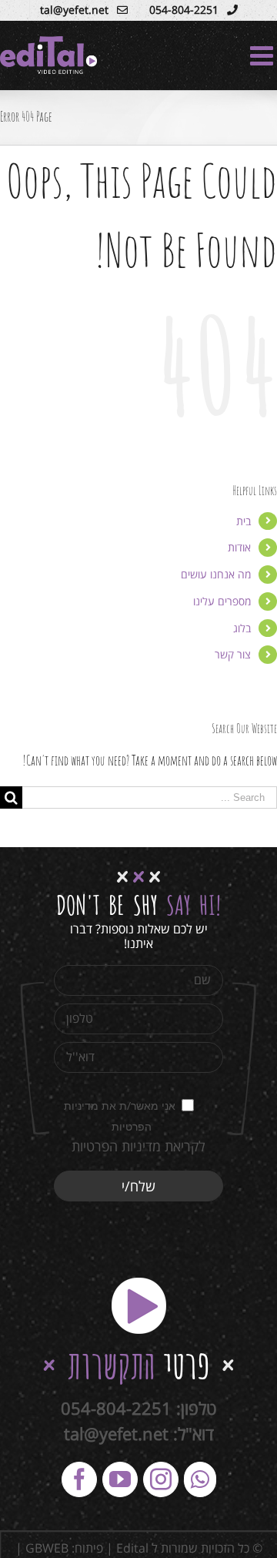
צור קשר (233, 654)
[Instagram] (161, 1479)
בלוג (242, 628)
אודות (239, 547)
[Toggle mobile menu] (263, 55)
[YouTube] (120, 1479)
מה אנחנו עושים (216, 574)
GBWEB (46, 1548)
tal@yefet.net (116, 1433)
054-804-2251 (116, 1407)
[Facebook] (79, 1479)
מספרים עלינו (222, 601)
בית (243, 521)
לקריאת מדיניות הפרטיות (138, 1146)
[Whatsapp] (200, 1479)
